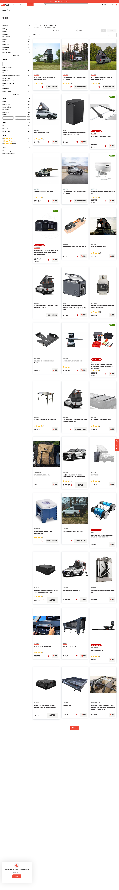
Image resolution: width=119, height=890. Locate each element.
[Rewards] (117, 445)
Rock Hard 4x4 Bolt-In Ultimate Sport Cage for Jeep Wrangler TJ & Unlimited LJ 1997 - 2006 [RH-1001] (103, 707)
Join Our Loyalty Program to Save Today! (59, 1)
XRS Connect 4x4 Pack (97, 650)
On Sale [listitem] (6, 128)
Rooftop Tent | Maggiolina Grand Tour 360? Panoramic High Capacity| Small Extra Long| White (46, 252)
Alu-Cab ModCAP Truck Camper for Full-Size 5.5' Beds (44, 78)
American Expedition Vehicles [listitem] (12, 75)
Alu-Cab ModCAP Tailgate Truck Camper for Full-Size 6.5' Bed (75, 421)
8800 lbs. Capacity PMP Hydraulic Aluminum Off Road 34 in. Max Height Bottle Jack (102, 366)
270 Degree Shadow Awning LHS (43, 191)
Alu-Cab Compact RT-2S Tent (71, 590)
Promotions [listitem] (7, 131)
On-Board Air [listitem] (7, 52)
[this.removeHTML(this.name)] (46, 56)
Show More (16, 55)
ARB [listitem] (5, 86)
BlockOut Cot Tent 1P (69, 646)
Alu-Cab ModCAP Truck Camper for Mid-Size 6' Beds (74, 192)
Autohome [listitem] (6, 88)
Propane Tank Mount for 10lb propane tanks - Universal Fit (102, 307)
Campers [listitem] (6, 47)
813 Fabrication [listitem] (8, 67)
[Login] (113, 5)
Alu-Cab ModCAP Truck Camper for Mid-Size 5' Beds (74, 78)
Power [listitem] (5, 31)
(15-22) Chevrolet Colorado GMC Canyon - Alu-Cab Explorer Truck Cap (46, 591)
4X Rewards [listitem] (7, 126)
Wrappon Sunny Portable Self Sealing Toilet (103, 192)
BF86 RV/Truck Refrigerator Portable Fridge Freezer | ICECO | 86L (74, 133)
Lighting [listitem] (6, 49)
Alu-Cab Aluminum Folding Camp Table (45, 420)
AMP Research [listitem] (8, 78)
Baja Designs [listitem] (7, 91)
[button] (42, 87)
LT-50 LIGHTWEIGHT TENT (98, 247)
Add (56, 142)
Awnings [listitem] (6, 39)
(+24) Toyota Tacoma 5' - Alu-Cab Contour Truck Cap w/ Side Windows (74, 476)
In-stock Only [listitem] (7, 151)
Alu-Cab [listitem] (6, 70)
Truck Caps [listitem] (7, 36)
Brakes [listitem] (6, 42)
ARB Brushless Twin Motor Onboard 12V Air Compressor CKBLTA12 (102, 536)
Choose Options (51, 87)
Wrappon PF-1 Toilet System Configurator (43, 532)
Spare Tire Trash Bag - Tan (42, 475)
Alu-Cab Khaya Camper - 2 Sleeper (73, 531)
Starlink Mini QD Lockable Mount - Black (44, 362)
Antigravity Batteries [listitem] (9, 81)
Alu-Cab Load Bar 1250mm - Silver (101, 136)
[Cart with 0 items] (117, 5)
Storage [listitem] (6, 34)
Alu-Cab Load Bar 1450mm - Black (101, 420)
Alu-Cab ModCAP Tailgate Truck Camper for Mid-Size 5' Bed (46, 307)
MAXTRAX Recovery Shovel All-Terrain (74, 247)
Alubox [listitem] (6, 73)
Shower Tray (67, 705)
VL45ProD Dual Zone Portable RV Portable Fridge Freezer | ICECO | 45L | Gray (74, 307)
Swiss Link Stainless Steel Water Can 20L (102, 591)
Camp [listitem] (5, 29)
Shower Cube (95, 475)
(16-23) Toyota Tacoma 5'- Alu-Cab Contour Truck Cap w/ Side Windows (45, 706)
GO (28, 118)
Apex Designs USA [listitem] (9, 83)
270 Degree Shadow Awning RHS (72, 361)
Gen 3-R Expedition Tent (41, 133)
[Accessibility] (117, 449)
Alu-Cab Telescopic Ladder (42, 646)
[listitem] (15, 102)
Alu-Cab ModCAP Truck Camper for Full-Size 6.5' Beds (101, 78)
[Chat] (117, 441)
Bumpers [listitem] (6, 44)
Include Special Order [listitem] (9, 153)
